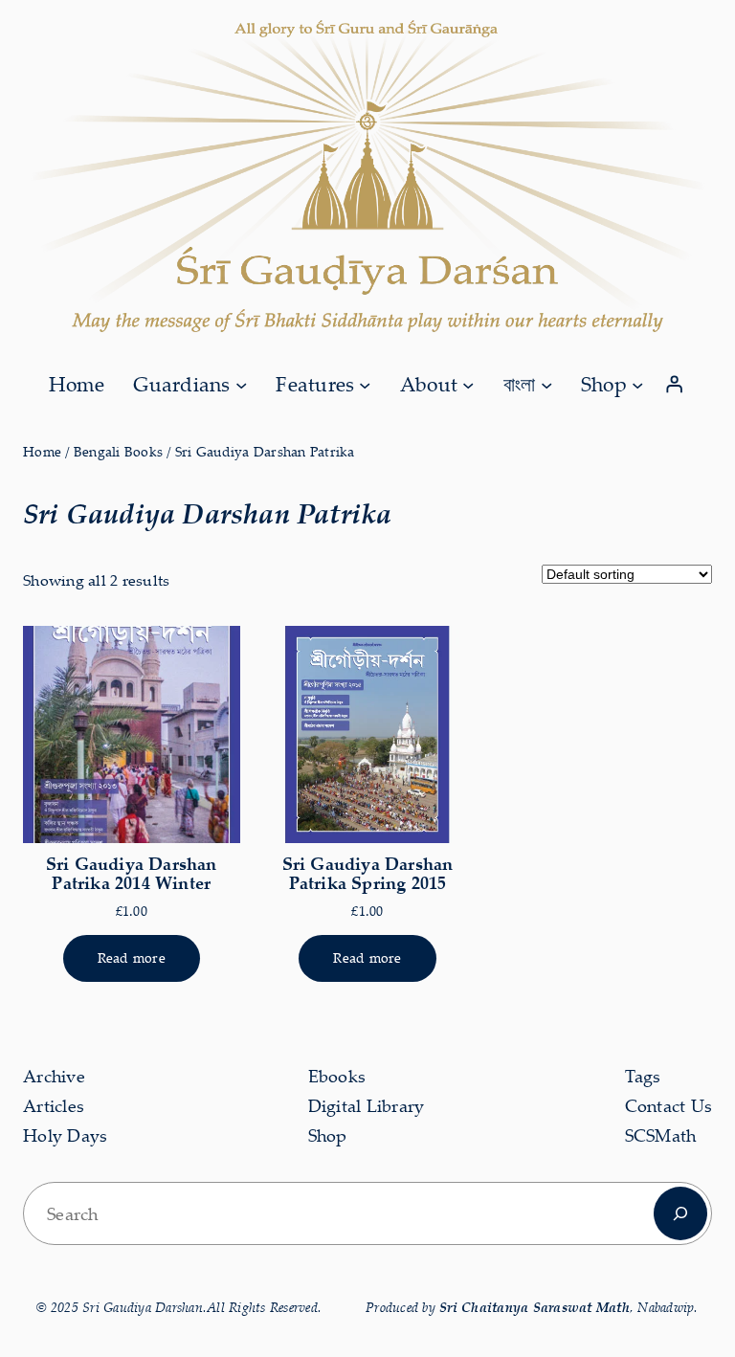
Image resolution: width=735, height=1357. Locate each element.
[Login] (675, 385)
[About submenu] (468, 383)
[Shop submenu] (637, 383)
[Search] (680, 1213)
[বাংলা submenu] (546, 383)
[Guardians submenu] (241, 383)
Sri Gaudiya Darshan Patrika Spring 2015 (368, 873)
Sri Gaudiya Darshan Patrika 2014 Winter (131, 873)
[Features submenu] (364, 383)
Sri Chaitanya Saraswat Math (534, 1307)
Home (42, 451)
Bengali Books (118, 451)
